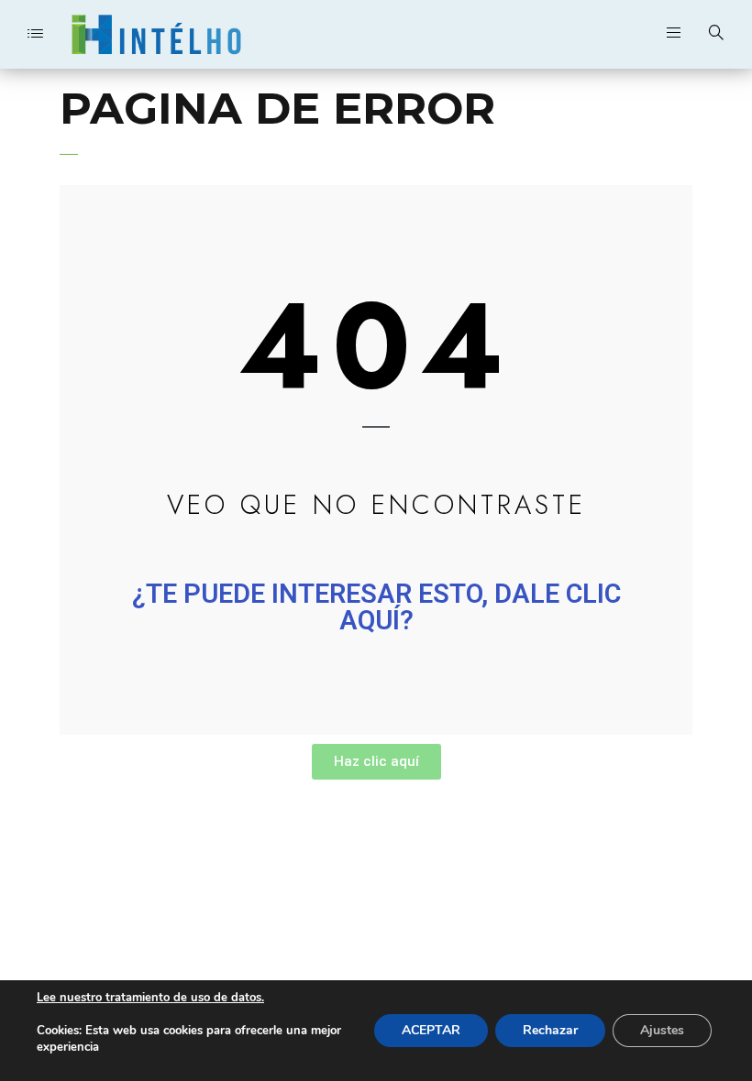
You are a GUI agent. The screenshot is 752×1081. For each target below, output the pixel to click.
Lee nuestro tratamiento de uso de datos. (150, 997)
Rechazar (550, 1030)
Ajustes (662, 1030)
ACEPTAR (431, 1030)
